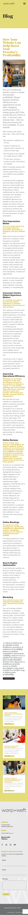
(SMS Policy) (11, 833)
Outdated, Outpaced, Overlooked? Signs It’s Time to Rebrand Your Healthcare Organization (13, 780)
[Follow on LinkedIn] (6, 845)
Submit (6, 894)
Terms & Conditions (21, 912)
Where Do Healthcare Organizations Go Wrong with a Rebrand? (13, 714)
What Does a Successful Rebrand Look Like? (11, 746)
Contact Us (9, 678)
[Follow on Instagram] (10, 845)
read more (8, 723)
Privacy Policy (10, 912)
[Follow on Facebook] (2, 845)
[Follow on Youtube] (14, 845)
